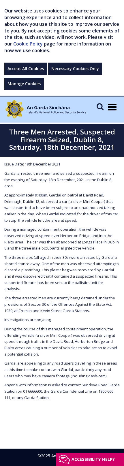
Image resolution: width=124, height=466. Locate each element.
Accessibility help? (93, 459)
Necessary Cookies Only (75, 68)
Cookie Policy (28, 44)
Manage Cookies (24, 83)
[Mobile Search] (100, 106)
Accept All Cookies (25, 68)
